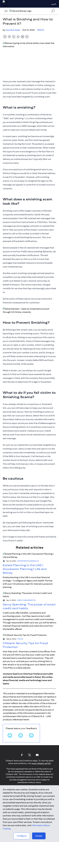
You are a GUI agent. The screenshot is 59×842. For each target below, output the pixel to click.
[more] (6, 11)
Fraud (40, 30)
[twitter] (9, 36)
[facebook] (5, 36)
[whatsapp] (18, 36)
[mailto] (22, 36)
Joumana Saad (13, 30)
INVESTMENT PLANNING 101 (28, 561)
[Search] (53, 11)
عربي (53, 3)
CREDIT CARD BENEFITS (26, 600)
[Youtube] (37, 755)
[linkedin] (13, 36)
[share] (27, 36)
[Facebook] (21, 755)
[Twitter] (29, 755)
